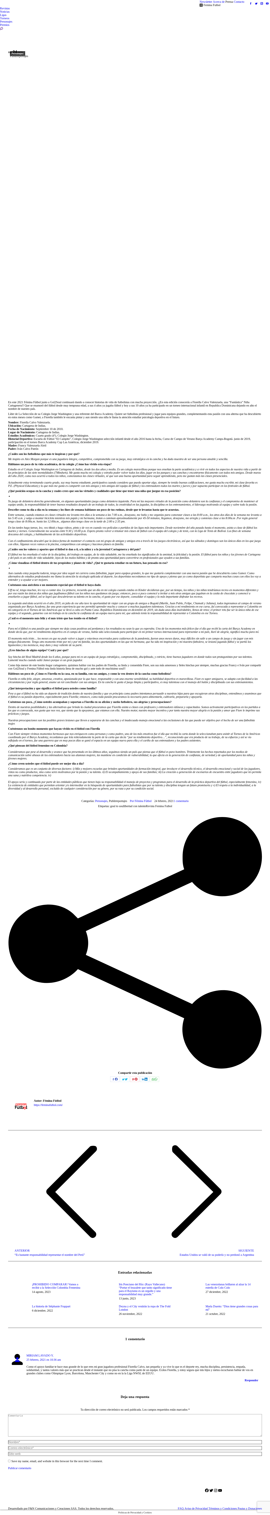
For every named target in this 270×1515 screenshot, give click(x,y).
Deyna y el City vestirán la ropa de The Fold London (144, 1308)
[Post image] (18, 1291)
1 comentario (181, 801)
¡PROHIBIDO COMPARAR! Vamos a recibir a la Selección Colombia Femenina (56, 1286)
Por (141, 801)
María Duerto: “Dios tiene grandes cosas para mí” (232, 1308)
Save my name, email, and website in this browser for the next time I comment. (57, 1461)
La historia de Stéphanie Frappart (51, 1306)
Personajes (18, 53)
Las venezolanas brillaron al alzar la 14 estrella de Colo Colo (228, 1286)
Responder (251, 1380)
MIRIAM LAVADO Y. (40, 1355)
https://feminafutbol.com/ (48, 1104)
